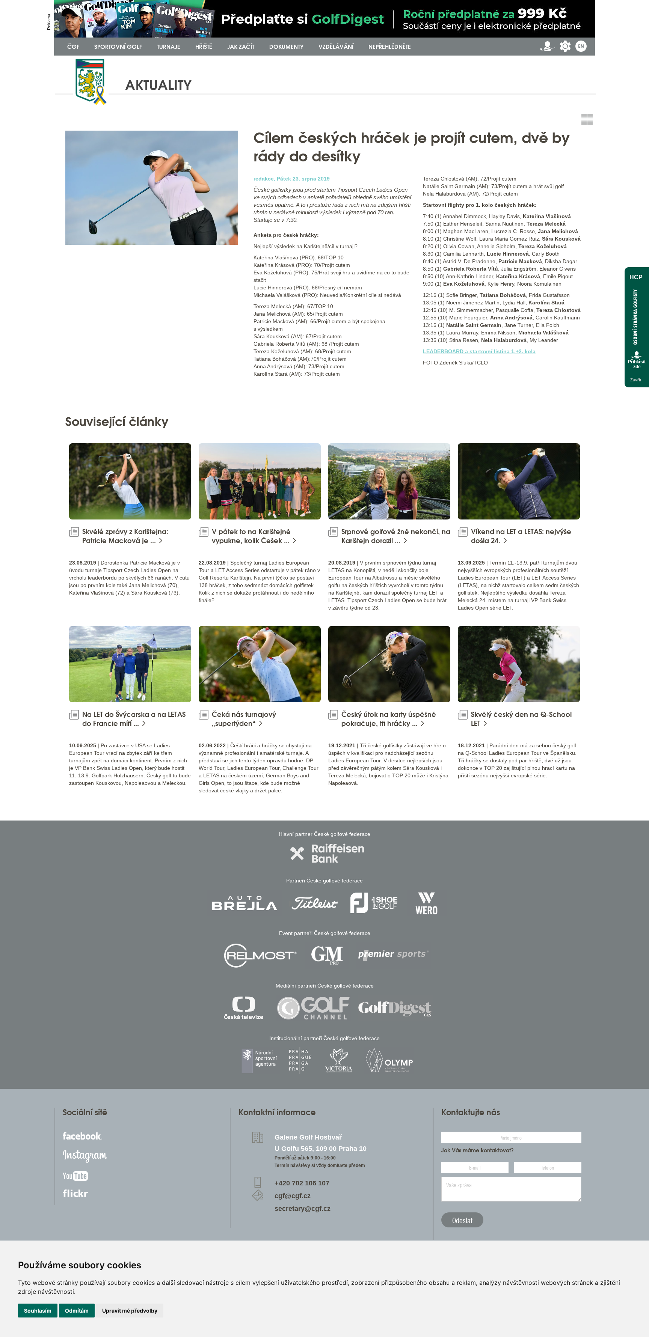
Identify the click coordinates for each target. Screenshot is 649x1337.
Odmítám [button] (77, 1310)
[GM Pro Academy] (327, 955)
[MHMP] (300, 1060)
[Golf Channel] (313, 1008)
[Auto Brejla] (244, 903)
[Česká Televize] (245, 1008)
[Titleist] (315, 903)
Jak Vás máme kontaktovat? (477, 1150)
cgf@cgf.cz (293, 1196)
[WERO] (427, 903)
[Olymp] (389, 1060)
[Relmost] (260, 955)
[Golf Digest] (395, 1008)
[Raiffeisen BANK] (327, 853)
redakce (264, 179)
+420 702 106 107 (302, 1183)
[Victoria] (339, 1060)
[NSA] (260, 1060)
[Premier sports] (393, 955)
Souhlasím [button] (37, 1310)
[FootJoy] (373, 903)
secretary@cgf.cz (303, 1208)
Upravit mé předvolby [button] (129, 1310)
